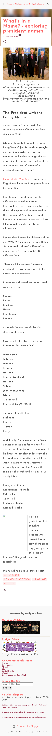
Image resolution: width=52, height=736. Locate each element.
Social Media (8, 671)
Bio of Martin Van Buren (17, 179)
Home (5, 663)
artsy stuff (11, 575)
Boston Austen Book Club (14, 675)
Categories (7, 665)
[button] (4, 42)
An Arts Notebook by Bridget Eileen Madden (29, 4)
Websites (6, 673)
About (5, 667)
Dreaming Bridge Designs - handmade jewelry (24, 717)
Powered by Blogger (28, 726)
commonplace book (17, 579)
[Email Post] (19, 36)
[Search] (48, 4)
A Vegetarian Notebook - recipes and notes (23, 712)
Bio (3, 669)
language (39, 579)
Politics (9, 584)
